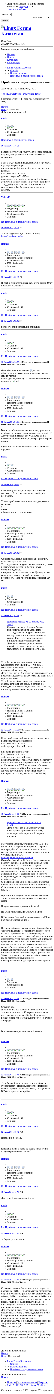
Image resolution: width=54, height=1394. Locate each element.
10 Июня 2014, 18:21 (10, 146)
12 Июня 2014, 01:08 (10, 615)
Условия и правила (27, 1382)
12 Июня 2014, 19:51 (10, 1192)
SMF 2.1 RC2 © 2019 (17, 1385)
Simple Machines (38, 1385)
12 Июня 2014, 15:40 (10, 1075)
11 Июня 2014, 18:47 (10, 484)
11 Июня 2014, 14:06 (10, 362)
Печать (4, 106)
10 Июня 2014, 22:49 (10, 277)
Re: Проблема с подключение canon (19, 222)
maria (4, 118)
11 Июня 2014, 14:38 (10, 422)
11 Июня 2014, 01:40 (10, 321)
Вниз (3, 109)
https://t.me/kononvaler (12, 236)
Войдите (24, 6)
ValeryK (5, 197)
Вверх (4, 1356)
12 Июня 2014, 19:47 (10, 1132)
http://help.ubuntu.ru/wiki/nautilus (17, 857)
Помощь (11, 1382)
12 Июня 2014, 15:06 (10, 998)
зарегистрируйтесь (16, 9)
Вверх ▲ (43, 1382)
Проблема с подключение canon (17, 140)
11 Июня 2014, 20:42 (10, 553)
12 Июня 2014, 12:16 (10, 814)
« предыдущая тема (11, 93)
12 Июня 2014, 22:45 (10, 1280)
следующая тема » (32, 93)
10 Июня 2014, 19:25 (10, 228)
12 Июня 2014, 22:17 (10, 1233)
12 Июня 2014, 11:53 (10, 730)
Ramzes (5, 244)
